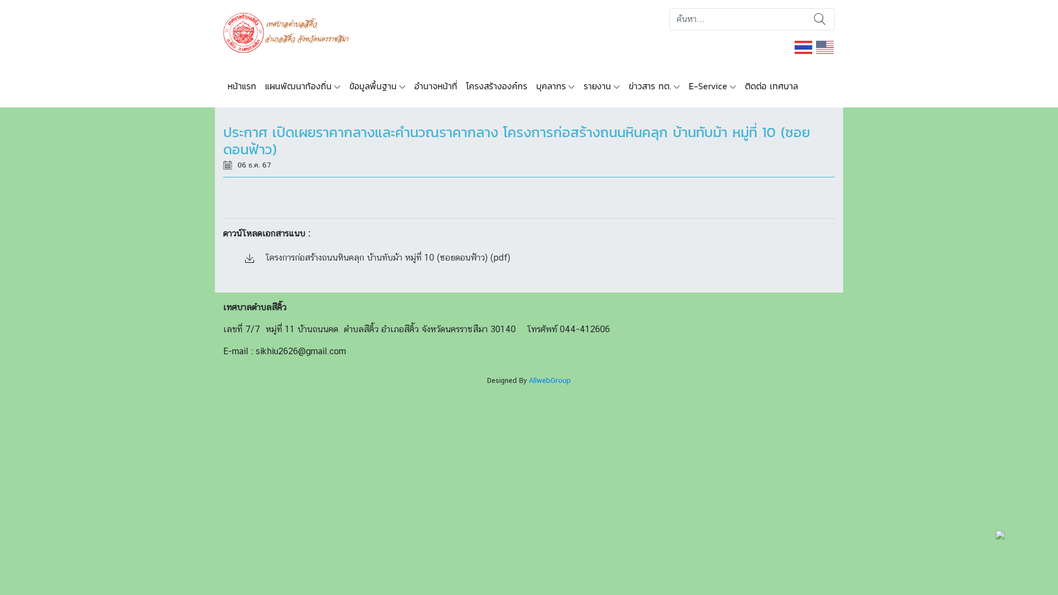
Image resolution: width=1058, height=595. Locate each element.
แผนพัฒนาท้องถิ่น (298, 86)
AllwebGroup (550, 380)
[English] (825, 46)
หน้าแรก (242, 86)
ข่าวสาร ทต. (650, 86)
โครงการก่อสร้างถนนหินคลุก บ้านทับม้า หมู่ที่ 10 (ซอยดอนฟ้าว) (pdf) (386, 257)
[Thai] (804, 46)
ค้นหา (819, 19)
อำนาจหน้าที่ (435, 86)
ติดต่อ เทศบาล (771, 86)
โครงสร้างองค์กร (496, 86)
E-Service (708, 86)
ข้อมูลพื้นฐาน (373, 86)
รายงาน (597, 86)
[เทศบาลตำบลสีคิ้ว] (290, 31)
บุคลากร (551, 86)
